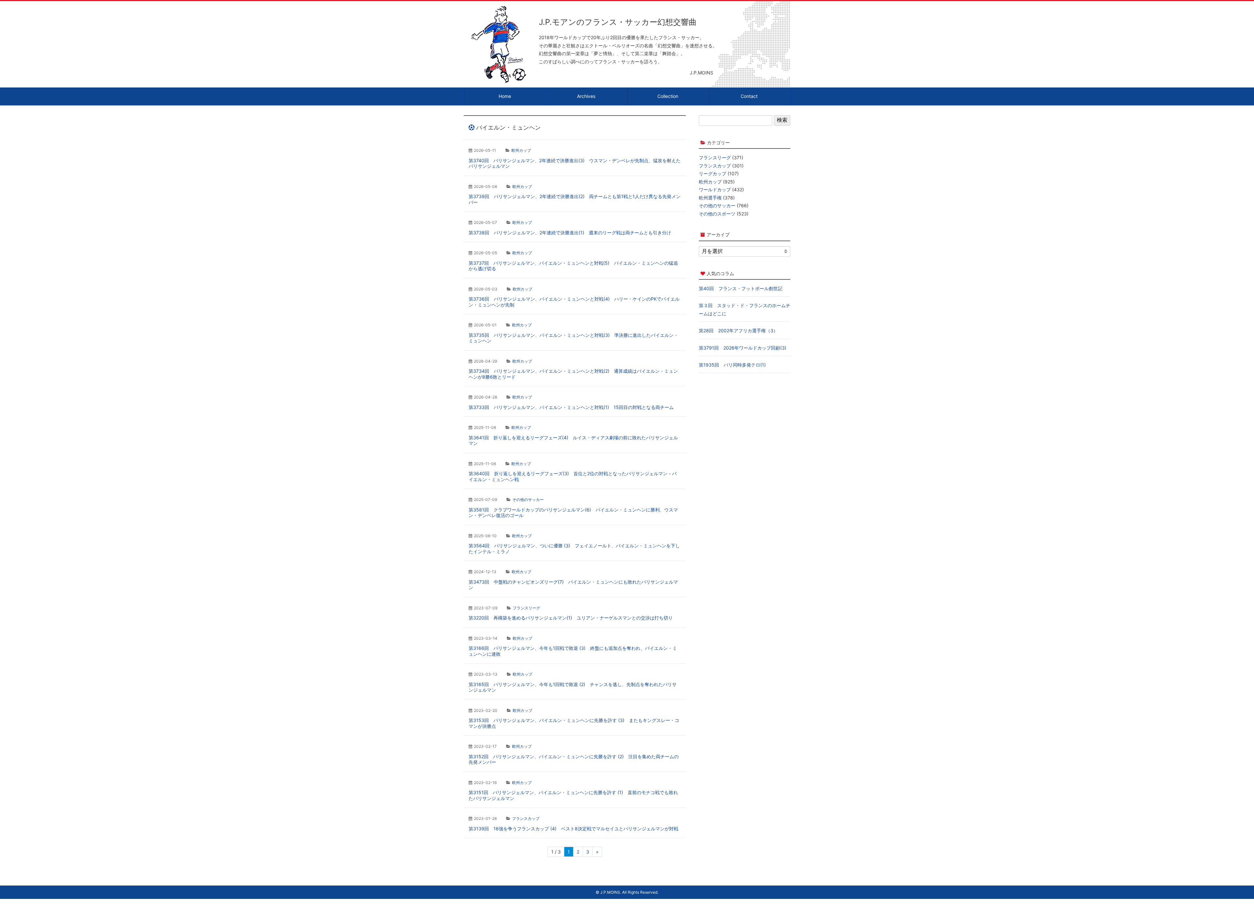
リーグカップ (712, 173)
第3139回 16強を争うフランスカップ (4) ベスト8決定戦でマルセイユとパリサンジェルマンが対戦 (573, 828)
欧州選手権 (710, 197)
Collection (667, 96)
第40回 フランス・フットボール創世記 (740, 288)
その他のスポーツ (717, 213)
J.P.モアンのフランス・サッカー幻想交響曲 (618, 22)
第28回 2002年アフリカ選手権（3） (738, 330)
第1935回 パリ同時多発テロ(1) (732, 365)
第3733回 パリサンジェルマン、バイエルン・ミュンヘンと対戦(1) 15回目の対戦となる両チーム (571, 407)
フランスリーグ (526, 607)
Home (505, 96)
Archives (586, 96)
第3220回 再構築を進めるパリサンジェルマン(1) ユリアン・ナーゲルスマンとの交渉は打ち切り (571, 617)
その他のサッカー (528, 499)
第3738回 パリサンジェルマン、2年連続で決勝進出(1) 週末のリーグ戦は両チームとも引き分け (570, 232)
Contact (749, 96)
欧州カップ (521, 150)
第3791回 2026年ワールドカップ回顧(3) (742, 348)
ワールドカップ (715, 189)
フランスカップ (525, 818)
